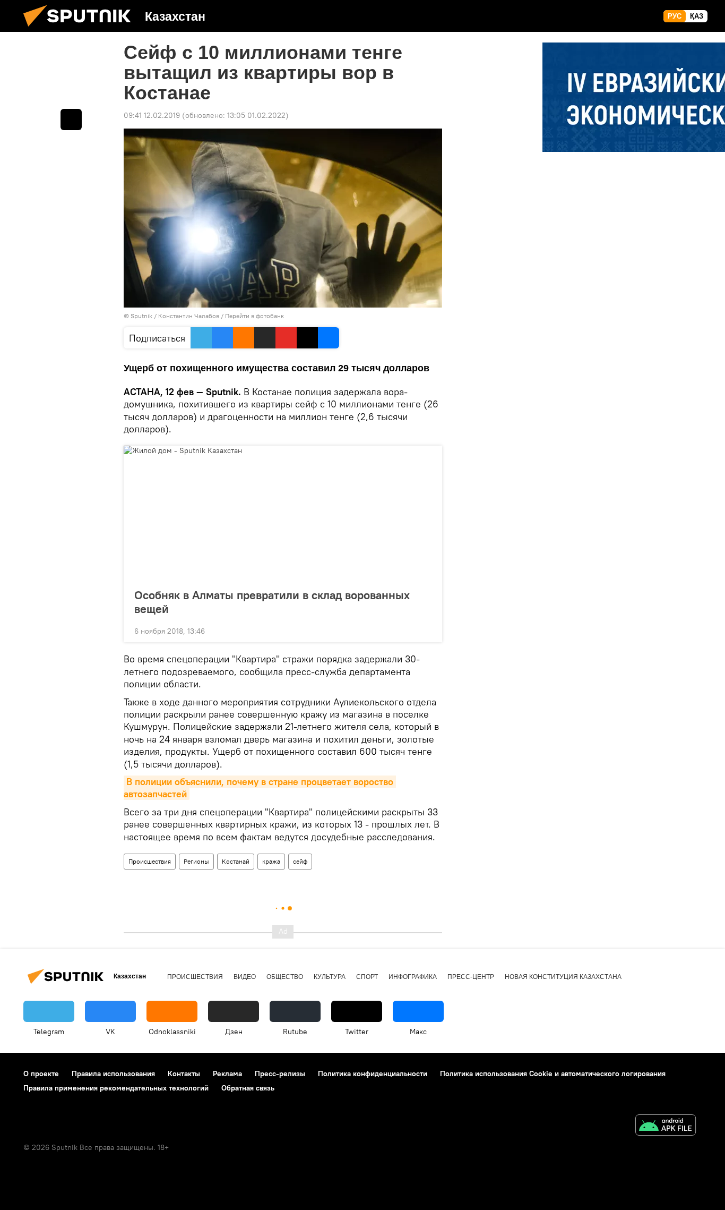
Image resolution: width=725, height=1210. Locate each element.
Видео (245, 977)
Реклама (227, 1073)
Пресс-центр (470, 977)
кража (271, 861)
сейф (300, 861)
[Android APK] (665, 1126)
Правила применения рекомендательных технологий (116, 1088)
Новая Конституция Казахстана (563, 977)
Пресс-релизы (280, 1073)
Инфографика (413, 977)
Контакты (184, 1073)
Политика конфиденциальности (372, 1073)
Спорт (367, 977)
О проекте (41, 1073)
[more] (425, 630)
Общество (284, 977)
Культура (330, 977)
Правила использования (113, 1073)
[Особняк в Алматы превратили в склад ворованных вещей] (283, 514)
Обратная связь (247, 1088)
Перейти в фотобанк (254, 316)
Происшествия (149, 861)
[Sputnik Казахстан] (81, 29)
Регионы (196, 861)
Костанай (235, 861)
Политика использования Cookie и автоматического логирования (553, 1073)
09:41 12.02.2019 (152, 115)
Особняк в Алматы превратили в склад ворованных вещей (272, 602)
